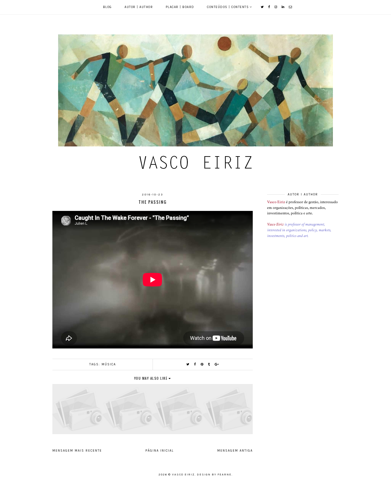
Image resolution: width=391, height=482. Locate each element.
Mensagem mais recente (77, 450)
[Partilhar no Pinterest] (202, 364)
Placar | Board (180, 7)
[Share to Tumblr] (209, 364)
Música (109, 364)
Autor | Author (139, 7)
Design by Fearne (214, 474)
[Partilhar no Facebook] (195, 364)
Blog (107, 7)
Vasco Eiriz (276, 202)
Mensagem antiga (235, 450)
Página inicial (159, 450)
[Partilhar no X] (188, 364)
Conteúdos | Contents (228, 7)
